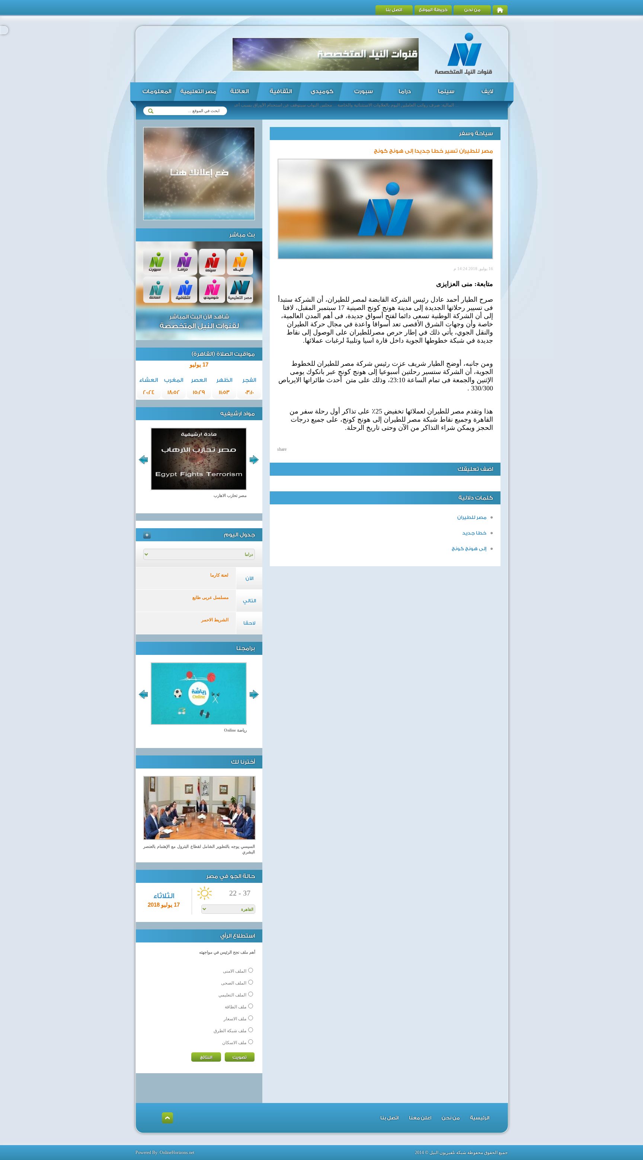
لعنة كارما (219, 575)
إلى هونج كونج (469, 548)
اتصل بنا (394, 9)
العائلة (239, 91)
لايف (487, 91)
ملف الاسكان (234, 1042)
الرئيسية (479, 1118)
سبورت (363, 91)
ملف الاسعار (235, 1018)
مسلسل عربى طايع (210, 597)
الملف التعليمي (232, 995)
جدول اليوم (239, 535)
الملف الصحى (233, 983)
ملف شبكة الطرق (230, 1030)
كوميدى (322, 91)
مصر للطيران (471, 517)
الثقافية (281, 91)
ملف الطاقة (235, 1007)
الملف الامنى (234, 971)
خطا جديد (474, 533)
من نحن (472, 9)
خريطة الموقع (433, 9)
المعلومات (157, 91)
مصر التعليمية (198, 92)
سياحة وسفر (476, 133)
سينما (446, 91)
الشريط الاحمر (214, 619)
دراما (405, 91)
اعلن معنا (420, 1118)
